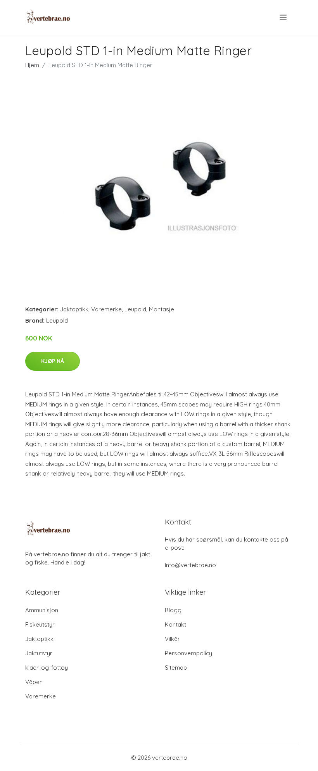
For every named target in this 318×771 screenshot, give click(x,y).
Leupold (135, 309)
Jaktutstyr (38, 653)
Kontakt (175, 624)
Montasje (161, 309)
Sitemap (176, 667)
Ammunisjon (41, 610)
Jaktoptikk (74, 309)
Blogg (173, 610)
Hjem (32, 65)
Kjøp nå (52, 361)
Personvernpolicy (188, 653)
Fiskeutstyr (40, 624)
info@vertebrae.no (190, 565)
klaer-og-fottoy (46, 667)
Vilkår (172, 638)
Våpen (34, 682)
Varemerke (106, 309)
